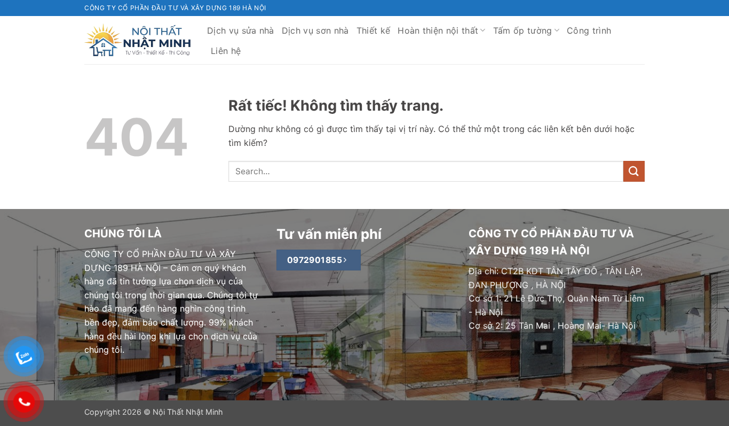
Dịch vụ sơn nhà (315, 30)
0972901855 (316, 260)
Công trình (589, 30)
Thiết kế (373, 30)
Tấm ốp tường (522, 30)
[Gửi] (634, 171)
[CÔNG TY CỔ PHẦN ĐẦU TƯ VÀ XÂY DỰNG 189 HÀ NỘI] (137, 40)
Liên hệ (226, 50)
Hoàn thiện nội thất (438, 30)
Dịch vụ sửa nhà (240, 30)
